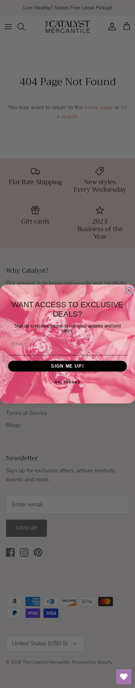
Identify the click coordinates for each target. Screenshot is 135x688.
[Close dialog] (129, 290)
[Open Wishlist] (123, 676)
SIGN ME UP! (67, 366)
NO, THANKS (67, 382)
